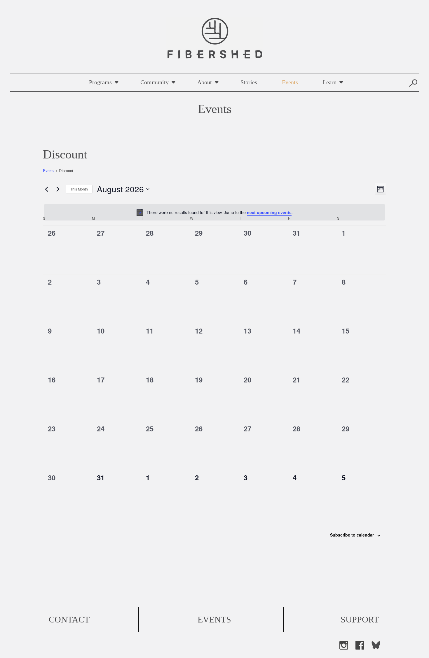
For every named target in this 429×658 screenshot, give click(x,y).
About (204, 82)
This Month (79, 188)
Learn (329, 82)
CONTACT (69, 619)
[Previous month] (46, 189)
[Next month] (57, 189)
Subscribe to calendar (352, 535)
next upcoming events (269, 212)
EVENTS (214, 619)
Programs (100, 82)
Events (290, 82)
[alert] (214, 212)
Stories (248, 82)
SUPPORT (360, 619)
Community (154, 82)
